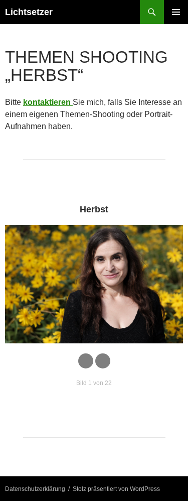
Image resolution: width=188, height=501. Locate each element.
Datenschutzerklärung (35, 488)
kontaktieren (48, 102)
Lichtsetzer (29, 12)
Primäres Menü (176, 12)
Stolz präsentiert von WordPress (116, 488)
